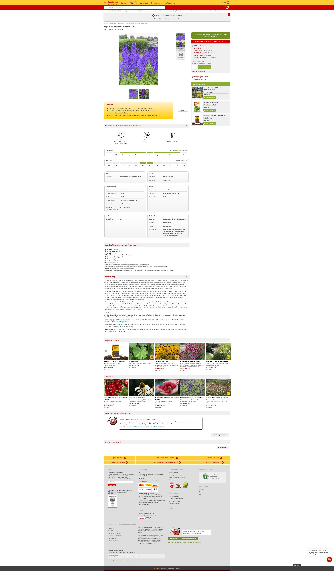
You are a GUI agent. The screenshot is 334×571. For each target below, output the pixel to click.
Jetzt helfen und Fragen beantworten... (119, 561)
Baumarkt (156, 550)
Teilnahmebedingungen (157, 426)
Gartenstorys (112, 538)
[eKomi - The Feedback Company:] (206, 476)
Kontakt (171, 508)
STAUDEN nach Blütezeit (129, 23)
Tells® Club (111, 528)
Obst (138, 11)
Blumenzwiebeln (190, 11)
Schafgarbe (122, 315)
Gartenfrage (153, 537)
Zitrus (161, 11)
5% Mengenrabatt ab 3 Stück (200, 76)
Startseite (106, 23)
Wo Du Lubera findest (174, 501)
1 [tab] (137, 87)
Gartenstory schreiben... (220, 435)
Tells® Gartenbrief (113, 540)
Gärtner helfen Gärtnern (114, 533)
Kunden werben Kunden (114, 535)
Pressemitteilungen (174, 503)
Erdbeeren (148, 11)
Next (228, 350)
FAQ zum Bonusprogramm (137, 426)
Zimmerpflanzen (210, 11)
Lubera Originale (118, 11)
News (107, 11)
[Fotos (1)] (180, 37)
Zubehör (226, 11)
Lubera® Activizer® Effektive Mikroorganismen (212, 88)
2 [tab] (139, 87)
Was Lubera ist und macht (176, 498)
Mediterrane (155, 11)
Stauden (182, 11)
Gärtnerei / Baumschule (160, 563)
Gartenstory (159, 535)
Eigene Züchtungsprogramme (177, 477)
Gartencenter (157, 554)
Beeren (143, 11)
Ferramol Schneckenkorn (211, 102)
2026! (111, 11)
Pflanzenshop (113, 23)
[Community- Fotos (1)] (180, 46)
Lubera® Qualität (173, 472)
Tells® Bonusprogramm (114, 531)
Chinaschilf (121, 329)
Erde (216, 11)
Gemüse (197, 11)
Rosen (170, 11)
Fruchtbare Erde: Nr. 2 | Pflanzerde (214, 115)
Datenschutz (202, 492)
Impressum (202, 489)
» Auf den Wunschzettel (198, 71)
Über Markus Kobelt (174, 496)
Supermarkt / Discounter (161, 546)
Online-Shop (157, 559)
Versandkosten (196, 79)
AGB (200, 494)
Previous (105, 350)
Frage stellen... (223, 447)
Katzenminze (120, 324)
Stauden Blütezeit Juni (141, 23)
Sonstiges (157, 567)
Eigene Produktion (174, 480)
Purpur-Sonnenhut (123, 320)
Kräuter (166, 11)
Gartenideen (133, 11)
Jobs (170, 506)
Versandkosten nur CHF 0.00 (146, 513)
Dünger (221, 11)
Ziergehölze (176, 11)
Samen (203, 11)
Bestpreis (126, 11)
